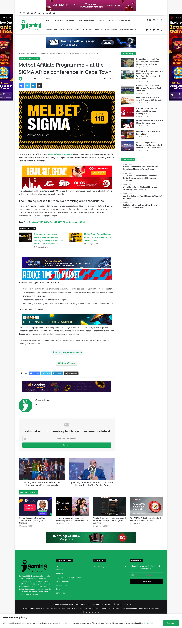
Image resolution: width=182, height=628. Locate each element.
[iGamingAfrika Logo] (31, 25)
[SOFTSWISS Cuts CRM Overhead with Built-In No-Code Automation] (146, 514)
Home (22, 61)
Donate (59, 597)
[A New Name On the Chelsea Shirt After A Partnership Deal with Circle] (127, 97)
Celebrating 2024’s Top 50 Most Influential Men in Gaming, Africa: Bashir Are (33, 528)
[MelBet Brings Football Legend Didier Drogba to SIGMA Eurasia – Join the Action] (75, 245)
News (47, 20)
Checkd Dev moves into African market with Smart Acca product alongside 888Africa (109, 528)
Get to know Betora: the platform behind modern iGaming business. (146, 119)
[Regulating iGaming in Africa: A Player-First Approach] (127, 131)
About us (59, 578)
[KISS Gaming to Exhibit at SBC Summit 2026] (127, 142)
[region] (91, 621)
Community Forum (128, 30)
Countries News (106, 20)
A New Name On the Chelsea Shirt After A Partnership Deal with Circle (148, 96)
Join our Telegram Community (68, 360)
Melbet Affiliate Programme (59, 162)
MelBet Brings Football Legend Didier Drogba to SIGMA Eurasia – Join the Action (98, 245)
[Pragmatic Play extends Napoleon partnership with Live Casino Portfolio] (72, 514)
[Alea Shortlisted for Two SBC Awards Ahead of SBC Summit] (127, 108)
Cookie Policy (149, 623)
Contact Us (60, 601)
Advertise (59, 582)
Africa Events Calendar (106, 30)
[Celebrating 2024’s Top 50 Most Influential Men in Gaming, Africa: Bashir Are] (35, 514)
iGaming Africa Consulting (79, 30)
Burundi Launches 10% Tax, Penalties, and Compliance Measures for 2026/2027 (147, 69)
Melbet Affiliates (67, 371)
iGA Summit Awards (87, 20)
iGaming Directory (53, 30)
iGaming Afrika (28, 87)
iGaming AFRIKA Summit (65, 20)
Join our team (61, 593)
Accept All (171, 623)
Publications (125, 20)
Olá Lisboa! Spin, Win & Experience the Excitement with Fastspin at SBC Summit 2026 (149, 153)
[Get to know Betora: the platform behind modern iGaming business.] (127, 119)
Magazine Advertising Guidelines (68, 585)
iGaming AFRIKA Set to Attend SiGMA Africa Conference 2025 (57, 230)
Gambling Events (32, 61)
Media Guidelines (62, 589)
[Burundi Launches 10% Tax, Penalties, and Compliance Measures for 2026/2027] (127, 70)
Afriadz (129, 612)
